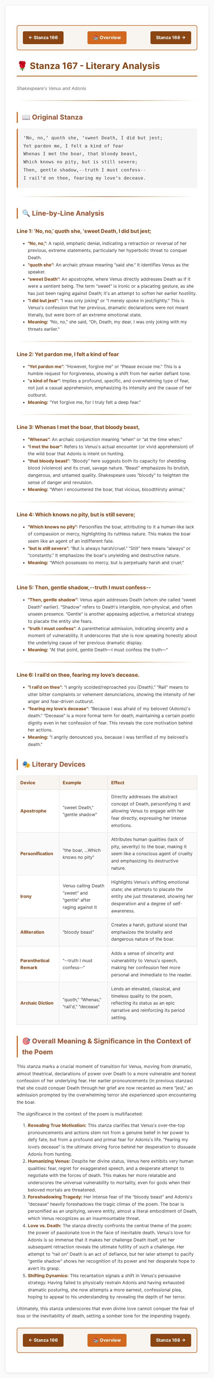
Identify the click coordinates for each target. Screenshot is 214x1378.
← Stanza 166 (43, 37)
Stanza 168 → (171, 37)
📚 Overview (107, 37)
